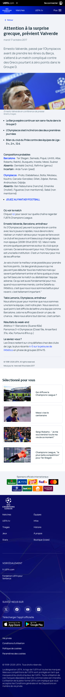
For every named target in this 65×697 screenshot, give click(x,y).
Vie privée (7, 638)
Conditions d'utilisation (13, 643)
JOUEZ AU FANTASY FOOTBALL (23, 199)
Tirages (6, 527)
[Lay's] (32, 482)
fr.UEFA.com (8, 569)
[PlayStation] (22, 482)
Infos (36, 520)
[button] (57, 10)
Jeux (4, 533)
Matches (6, 514)
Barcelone (9, 158)
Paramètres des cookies (14, 653)
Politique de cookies (11, 648)
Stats (5, 539)
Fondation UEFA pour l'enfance (12, 577)
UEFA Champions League (6, 10)
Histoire (37, 527)
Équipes (37, 514)
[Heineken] (12, 482)
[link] (20, 10)
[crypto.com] (17, 488)
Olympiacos (10, 175)
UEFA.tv (6, 520)
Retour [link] (10, 20)
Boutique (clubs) (42, 539)
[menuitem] (23, 10)
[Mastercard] (53, 482)
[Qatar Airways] (48, 488)
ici (13, 214)
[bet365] (27, 488)
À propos (38, 533)
